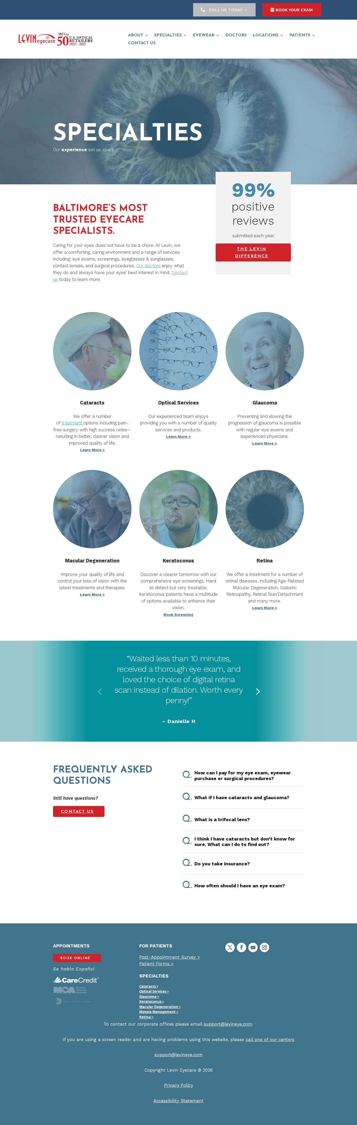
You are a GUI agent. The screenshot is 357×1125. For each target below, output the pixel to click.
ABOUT (135, 35)
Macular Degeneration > (160, 1006)
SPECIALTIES (168, 35)
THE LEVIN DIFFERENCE (251, 252)
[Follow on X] (230, 947)
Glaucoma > (149, 996)
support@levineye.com (228, 1024)
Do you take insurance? (216, 863)
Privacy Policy (178, 1085)
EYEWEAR (203, 35)
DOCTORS (236, 35)
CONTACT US (142, 43)
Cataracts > (148, 986)
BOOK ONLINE (75, 958)
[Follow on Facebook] (241, 947)
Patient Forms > (156, 963)
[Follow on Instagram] (264, 947)
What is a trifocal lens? (216, 819)
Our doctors (148, 265)
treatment (72, 422)
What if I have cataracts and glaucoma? (235, 797)
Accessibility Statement (178, 1100)
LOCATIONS (265, 35)
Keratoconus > (151, 1001)
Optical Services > (154, 991)
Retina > (146, 1017)
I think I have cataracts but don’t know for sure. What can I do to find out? (238, 841)
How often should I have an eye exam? (233, 885)
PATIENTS (299, 35)
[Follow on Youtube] (253, 947)
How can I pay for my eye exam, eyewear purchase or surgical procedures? (236, 775)
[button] (100, 691)
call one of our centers (270, 1039)
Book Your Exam (294, 9)
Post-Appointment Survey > (169, 957)
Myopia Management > (158, 1011)
